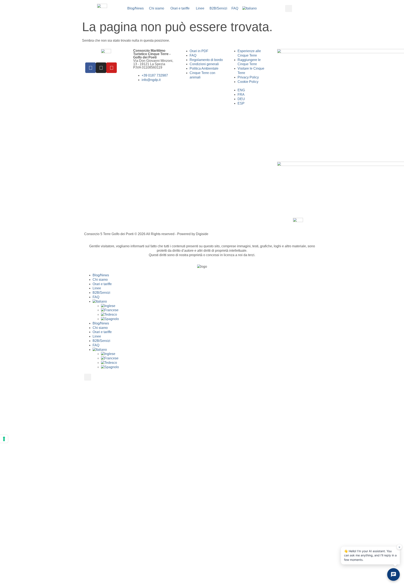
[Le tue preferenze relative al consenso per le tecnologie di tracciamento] (4, 439)
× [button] (399, 547)
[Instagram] (101, 67)
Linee (97, 288)
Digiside (202, 234)
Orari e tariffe (102, 284)
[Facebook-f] (90, 67)
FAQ (96, 297)
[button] (288, 8)
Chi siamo (100, 279)
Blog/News (101, 275)
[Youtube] (111, 67)
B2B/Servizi (101, 292)
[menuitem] (249, 8)
